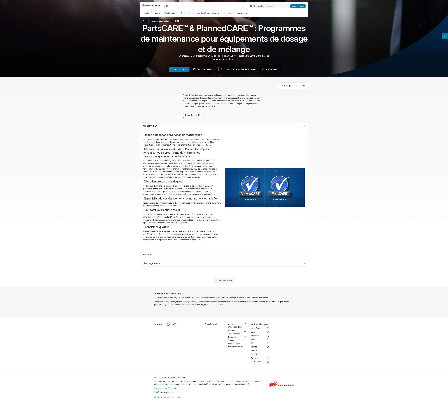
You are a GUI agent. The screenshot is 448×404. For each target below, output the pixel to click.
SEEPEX (255, 354)
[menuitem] (147, 13)
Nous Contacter (212, 324)
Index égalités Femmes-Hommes (236, 345)
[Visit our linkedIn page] (168, 324)
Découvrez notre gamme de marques (170, 377)
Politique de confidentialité (165, 388)
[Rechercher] (251, 6)
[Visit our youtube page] (174, 324)
